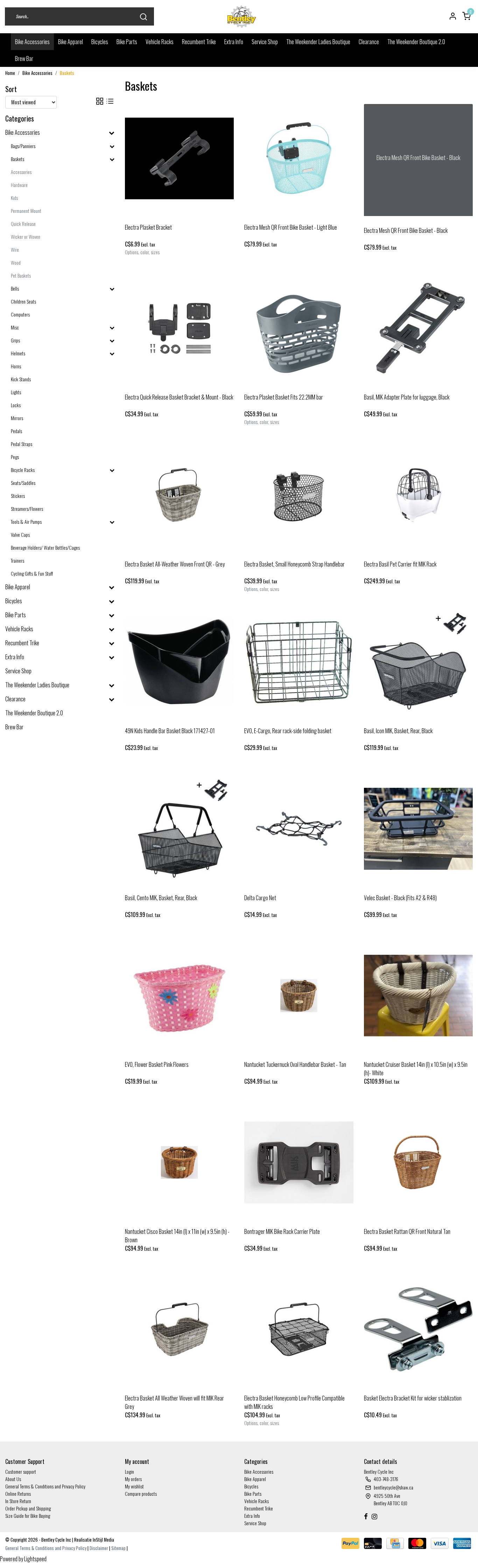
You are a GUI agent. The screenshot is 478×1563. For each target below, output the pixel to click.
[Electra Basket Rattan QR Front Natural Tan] (418, 1162)
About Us (13, 1478)
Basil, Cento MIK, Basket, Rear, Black (161, 898)
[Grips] (112, 340)
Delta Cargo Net (260, 898)
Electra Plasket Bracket (148, 227)
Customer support (20, 1471)
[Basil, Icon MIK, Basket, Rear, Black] (418, 662)
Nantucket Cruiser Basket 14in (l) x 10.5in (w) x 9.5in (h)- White (416, 1068)
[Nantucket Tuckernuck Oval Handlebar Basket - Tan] (298, 995)
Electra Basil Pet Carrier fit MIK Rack (400, 564)
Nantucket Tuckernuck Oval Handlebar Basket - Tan (295, 1064)
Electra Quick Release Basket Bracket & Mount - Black (179, 397)
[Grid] (99, 101)
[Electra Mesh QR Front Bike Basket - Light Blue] (298, 158)
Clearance (369, 41)
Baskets (67, 73)
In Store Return (18, 1501)
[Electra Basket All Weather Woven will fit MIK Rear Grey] (179, 1329)
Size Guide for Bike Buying (27, 1515)
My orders (133, 1478)
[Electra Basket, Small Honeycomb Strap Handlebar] (298, 495)
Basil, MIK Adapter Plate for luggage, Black (406, 397)
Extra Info (233, 41)
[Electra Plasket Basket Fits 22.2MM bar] (298, 328)
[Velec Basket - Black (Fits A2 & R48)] (418, 828)
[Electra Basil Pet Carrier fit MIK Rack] (418, 495)
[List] (109, 101)
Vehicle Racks (160, 41)
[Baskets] (112, 158)
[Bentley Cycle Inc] (241, 16)
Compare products (141, 1493)
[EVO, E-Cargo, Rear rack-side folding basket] (298, 662)
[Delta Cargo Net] (298, 828)
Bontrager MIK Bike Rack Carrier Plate (282, 1231)
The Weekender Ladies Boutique (318, 41)
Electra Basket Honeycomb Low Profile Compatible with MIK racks (294, 1402)
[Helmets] (112, 353)
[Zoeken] (143, 16)
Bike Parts (127, 41)
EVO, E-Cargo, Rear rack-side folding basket (287, 731)
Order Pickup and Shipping (28, 1508)
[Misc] (112, 327)
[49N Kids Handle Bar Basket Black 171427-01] (179, 662)
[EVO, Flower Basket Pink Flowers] (179, 995)
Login (129, 1471)
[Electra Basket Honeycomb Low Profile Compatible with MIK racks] (298, 1329)
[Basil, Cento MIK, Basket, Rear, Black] (179, 828)
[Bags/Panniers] (112, 146)
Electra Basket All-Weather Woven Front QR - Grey (175, 564)
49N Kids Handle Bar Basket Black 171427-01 (170, 731)
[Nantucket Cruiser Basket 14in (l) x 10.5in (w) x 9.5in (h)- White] (418, 995)
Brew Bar (24, 58)
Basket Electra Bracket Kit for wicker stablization (413, 1398)
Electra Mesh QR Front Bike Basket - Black (406, 230)
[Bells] (112, 288)
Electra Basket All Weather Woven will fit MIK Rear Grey (174, 1402)
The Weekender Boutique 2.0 (416, 41)
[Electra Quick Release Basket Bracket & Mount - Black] (179, 328)
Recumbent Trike (199, 41)
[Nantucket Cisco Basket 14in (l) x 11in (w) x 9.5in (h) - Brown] (179, 1162)
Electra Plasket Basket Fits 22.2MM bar (283, 397)
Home (10, 73)
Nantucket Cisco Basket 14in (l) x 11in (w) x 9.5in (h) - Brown (177, 1235)
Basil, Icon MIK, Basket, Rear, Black (398, 731)
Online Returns (18, 1493)
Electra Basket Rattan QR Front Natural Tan (407, 1231)
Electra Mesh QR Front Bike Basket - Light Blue (290, 227)
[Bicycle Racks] (112, 469)
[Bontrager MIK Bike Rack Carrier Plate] (298, 1162)
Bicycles (99, 41)
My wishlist (134, 1486)
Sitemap (118, 1548)
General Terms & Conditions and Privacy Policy (45, 1486)
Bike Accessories (32, 41)
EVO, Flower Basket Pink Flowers (157, 1064)
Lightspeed (35, 1559)
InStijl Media (103, 1539)
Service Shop (265, 41)
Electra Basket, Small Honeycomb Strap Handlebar (294, 564)
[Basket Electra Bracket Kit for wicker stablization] (418, 1329)
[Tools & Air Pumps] (112, 521)
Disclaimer (99, 1548)
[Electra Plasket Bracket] (179, 158)
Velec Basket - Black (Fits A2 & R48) (400, 898)
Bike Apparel (70, 41)
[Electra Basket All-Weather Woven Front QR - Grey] (179, 495)
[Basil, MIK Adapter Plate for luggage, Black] (418, 328)
